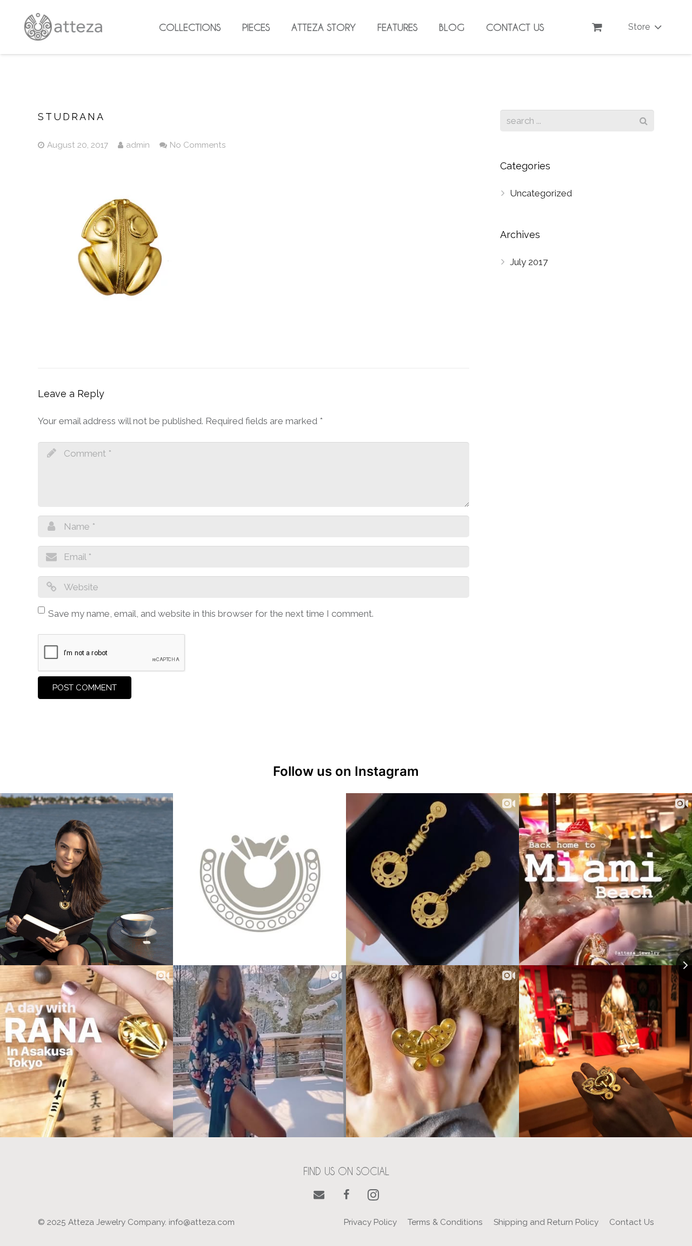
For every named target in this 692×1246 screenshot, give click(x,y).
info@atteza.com (202, 1222)
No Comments (198, 145)
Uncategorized (541, 193)
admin (138, 145)
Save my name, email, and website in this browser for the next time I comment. (211, 613)
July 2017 (529, 261)
